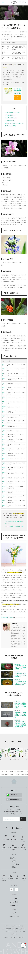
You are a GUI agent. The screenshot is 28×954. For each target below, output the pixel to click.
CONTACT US (14, 916)
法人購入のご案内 (20, 926)
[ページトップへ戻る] (14, 781)
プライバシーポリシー (7, 931)
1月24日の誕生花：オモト (11, 117)
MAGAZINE (14, 902)
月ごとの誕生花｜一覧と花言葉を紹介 (14, 526)
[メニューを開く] (3, 2)
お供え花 (14, 861)
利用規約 (13, 926)
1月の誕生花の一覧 (9, 120)
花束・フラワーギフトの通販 (7, 771)
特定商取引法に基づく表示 (19, 931)
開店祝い (14, 867)
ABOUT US (14, 906)
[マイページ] (22, 2)
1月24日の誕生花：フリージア (12, 112)
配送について (15, 928)
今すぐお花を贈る (14, 864)
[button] (2, 754)
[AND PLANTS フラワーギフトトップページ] (14, 2)
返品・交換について (7, 928)
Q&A (14, 909)
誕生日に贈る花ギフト (7, 617)
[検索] (20, 2)
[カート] (25, 2)
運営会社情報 (7, 926)
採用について (14, 934)
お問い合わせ (22, 928)
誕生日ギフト (14, 858)
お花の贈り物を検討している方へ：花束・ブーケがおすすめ (14, 124)
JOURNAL (14, 898)
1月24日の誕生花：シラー (11, 115)
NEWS (14, 913)
